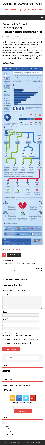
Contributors (7, 431)
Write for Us (7, 428)
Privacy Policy (7, 434)
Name (5, 312)
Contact (5, 426)
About (4, 423)
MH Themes (37, 443)
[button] (41, 17)
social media (14, 255)
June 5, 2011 (9, 36)
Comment (6, 294)
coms (18, 36)
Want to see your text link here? (16, 385)
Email (4, 319)
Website (5, 326)
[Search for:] (22, 358)
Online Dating (14, 249)
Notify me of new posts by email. (18, 343)
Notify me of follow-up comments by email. (22, 339)
